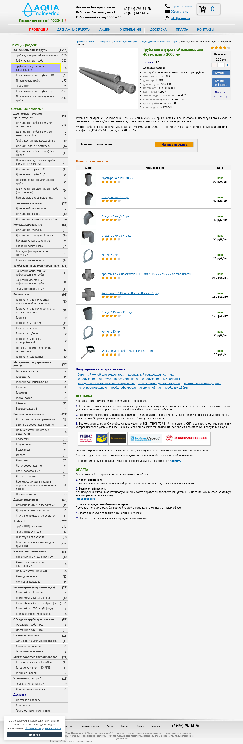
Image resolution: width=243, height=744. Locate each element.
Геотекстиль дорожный (30, 356)
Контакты (176, 461)
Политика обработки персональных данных (70, 741)
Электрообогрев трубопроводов (35, 657)
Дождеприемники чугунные (33, 510)
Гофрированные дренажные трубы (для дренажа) (37, 190)
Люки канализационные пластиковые (31, 563)
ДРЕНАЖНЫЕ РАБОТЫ (73, 29)
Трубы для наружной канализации (37, 55)
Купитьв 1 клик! (221, 82)
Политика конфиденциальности (43, 728)
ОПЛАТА (182, 29)
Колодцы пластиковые (30, 246)
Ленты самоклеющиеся (30, 689)
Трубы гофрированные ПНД (33, 289)
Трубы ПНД (20, 521)
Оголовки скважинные (30, 651)
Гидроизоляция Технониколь (33, 614)
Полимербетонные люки (31, 571)
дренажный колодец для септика (151, 374)
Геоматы (21, 387)
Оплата (140, 725)
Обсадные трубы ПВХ (29, 630)
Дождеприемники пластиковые (35, 505)
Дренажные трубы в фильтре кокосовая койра (34, 133)
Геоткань (21, 317)
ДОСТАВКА (158, 29)
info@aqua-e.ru (85, 499)
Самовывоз (23, 705)
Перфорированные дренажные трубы (35, 181)
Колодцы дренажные (27, 224)
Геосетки (21, 392)
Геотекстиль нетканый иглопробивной (29, 340)
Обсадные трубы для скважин (33, 619)
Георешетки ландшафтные (32, 382)
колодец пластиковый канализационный (106, 383)
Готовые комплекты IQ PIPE (33, 667)
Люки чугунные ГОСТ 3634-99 (34, 557)
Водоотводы (23, 444)
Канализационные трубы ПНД (34, 91)
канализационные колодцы (161, 378)
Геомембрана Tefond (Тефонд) (34, 608)
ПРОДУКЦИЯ (38, 29)
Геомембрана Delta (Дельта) (33, 598)
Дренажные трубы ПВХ (30, 169)
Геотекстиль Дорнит (28, 333)
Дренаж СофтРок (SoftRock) (33, 146)
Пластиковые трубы (28, 80)
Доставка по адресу (28, 700)
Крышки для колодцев (30, 260)
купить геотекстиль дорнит (202, 383)
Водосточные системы (28, 414)
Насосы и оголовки (26, 635)
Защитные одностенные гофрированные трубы (31, 272)
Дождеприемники (25, 499)
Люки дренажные (27, 576)
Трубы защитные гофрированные (36, 265)
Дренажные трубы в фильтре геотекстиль (34, 124)
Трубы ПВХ (22, 86)
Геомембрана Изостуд (29, 592)
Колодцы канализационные (33, 240)
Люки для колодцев (28, 581)
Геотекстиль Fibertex (29, 323)
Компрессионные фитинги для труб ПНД (35, 544)
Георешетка (23, 376)
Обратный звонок (181, 6)
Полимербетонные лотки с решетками (32, 431)
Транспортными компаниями (33, 710)
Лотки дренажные (27, 476)
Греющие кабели (26, 673)
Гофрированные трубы (30, 60)
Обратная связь (180, 11)
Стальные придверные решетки (35, 515)
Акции (110, 725)
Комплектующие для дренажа (34, 197)
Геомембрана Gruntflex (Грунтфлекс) (38, 603)
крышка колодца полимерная (159, 383)
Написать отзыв (174, 144)
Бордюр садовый (26, 408)
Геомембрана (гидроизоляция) (34, 587)
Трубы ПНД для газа (28, 531)
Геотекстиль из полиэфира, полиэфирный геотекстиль (32, 301)
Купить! (220, 73)
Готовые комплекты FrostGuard (35, 662)
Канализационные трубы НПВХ (35, 75)
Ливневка (22, 460)
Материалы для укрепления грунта (32, 364)
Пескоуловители (26, 494)
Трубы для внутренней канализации (30, 67)
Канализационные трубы (30, 50)
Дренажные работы (90, 725)
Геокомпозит (24, 398)
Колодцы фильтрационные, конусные (32, 253)
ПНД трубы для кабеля (30, 537)
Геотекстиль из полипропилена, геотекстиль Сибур (35, 310)
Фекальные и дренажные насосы (36, 641)
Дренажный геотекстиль (31, 208)
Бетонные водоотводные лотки (35, 424)
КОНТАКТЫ (205, 29)
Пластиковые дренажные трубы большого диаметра (35, 162)
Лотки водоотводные (29, 465)
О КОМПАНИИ (130, 29)
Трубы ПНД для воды (29, 526)
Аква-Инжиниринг (75, 732)
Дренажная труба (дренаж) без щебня (35, 153)
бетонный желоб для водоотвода (101, 374)
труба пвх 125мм (176, 387)
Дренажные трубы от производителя (27, 115)
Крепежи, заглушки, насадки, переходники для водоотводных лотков (36, 485)
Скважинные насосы (28, 646)
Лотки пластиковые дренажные (35, 419)
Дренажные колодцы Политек (34, 235)
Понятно (34, 734)
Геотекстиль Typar (27, 328)
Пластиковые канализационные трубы (35, 98)
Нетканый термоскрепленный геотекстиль (34, 349)
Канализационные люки (29, 551)
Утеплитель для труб (27, 678)
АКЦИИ (104, 29)
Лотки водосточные (28, 471)
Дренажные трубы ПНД (30, 174)
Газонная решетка (27, 371)
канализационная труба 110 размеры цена (108, 378)
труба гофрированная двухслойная (136, 387)
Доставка (19, 694)
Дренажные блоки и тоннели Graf (37, 219)
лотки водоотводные (92, 387)
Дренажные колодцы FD (31, 230)
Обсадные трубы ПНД (29, 624)
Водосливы (23, 449)
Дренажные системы (27, 203)
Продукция (67, 725)
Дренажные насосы (28, 214)
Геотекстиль (21, 294)
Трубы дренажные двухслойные (36, 140)
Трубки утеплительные (30, 683)
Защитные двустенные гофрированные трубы (30, 281)
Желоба (20, 455)
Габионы (21, 403)
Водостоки (22, 439)
